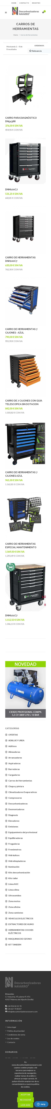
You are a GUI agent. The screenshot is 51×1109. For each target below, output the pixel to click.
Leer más (25, 1105)
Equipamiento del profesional (22, 832)
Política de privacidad (15, 1031)
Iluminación (13, 866)
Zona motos (14, 901)
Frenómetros (14, 849)
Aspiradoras (14, 763)
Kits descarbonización (19, 872)
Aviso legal (11, 1027)
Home (13, 3)
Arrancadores (15, 757)
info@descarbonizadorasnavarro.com (23, 1011)
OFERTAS (13, 734)
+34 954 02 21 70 (14, 1006)
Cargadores (14, 775)
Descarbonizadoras (18, 803)
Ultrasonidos (14, 895)
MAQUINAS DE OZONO (20, 939)
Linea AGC (13, 884)
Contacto (24, 3)
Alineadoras (14, 752)
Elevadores (13, 821)
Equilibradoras (15, 838)
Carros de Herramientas (20, 780)
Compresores (15, 798)
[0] (43, 12)
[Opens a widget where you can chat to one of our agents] (41, 1104)
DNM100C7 (11, 189)
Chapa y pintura (16, 786)
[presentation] (3, 689)
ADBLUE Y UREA (16, 740)
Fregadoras (14, 843)
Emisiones (13, 826)
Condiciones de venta (16, 1035)
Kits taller (13, 878)
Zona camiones (15, 912)
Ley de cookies (13, 1038)
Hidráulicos (13, 855)
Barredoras (14, 769)
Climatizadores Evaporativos (22, 792)
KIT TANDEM (14, 944)
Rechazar (25, 1100)
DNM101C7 (11, 615)
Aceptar (25, 1094)
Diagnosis (13, 815)
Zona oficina (14, 907)
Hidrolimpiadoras (17, 861)
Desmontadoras (16, 809)
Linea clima (13, 889)
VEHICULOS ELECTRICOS (20, 918)
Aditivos (12, 746)
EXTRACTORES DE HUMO (21, 924)
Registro (36, 3)
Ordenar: (39, 46)
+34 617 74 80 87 (14, 1009)
